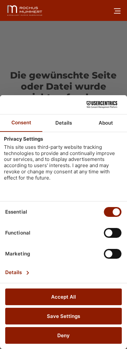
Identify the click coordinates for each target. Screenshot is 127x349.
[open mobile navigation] (117, 11)
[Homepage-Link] (25, 10)
